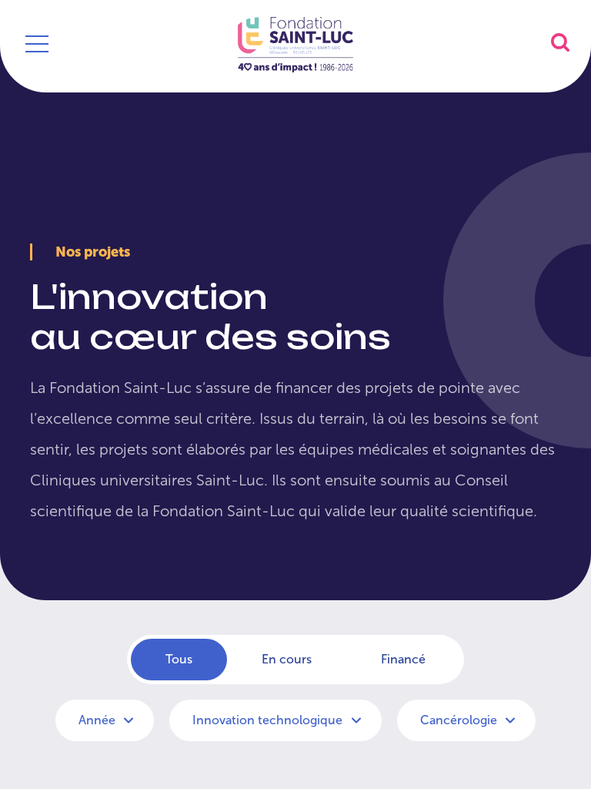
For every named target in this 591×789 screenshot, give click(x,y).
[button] (560, 42)
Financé (403, 659)
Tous (178, 659)
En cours (287, 659)
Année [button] (98, 720)
